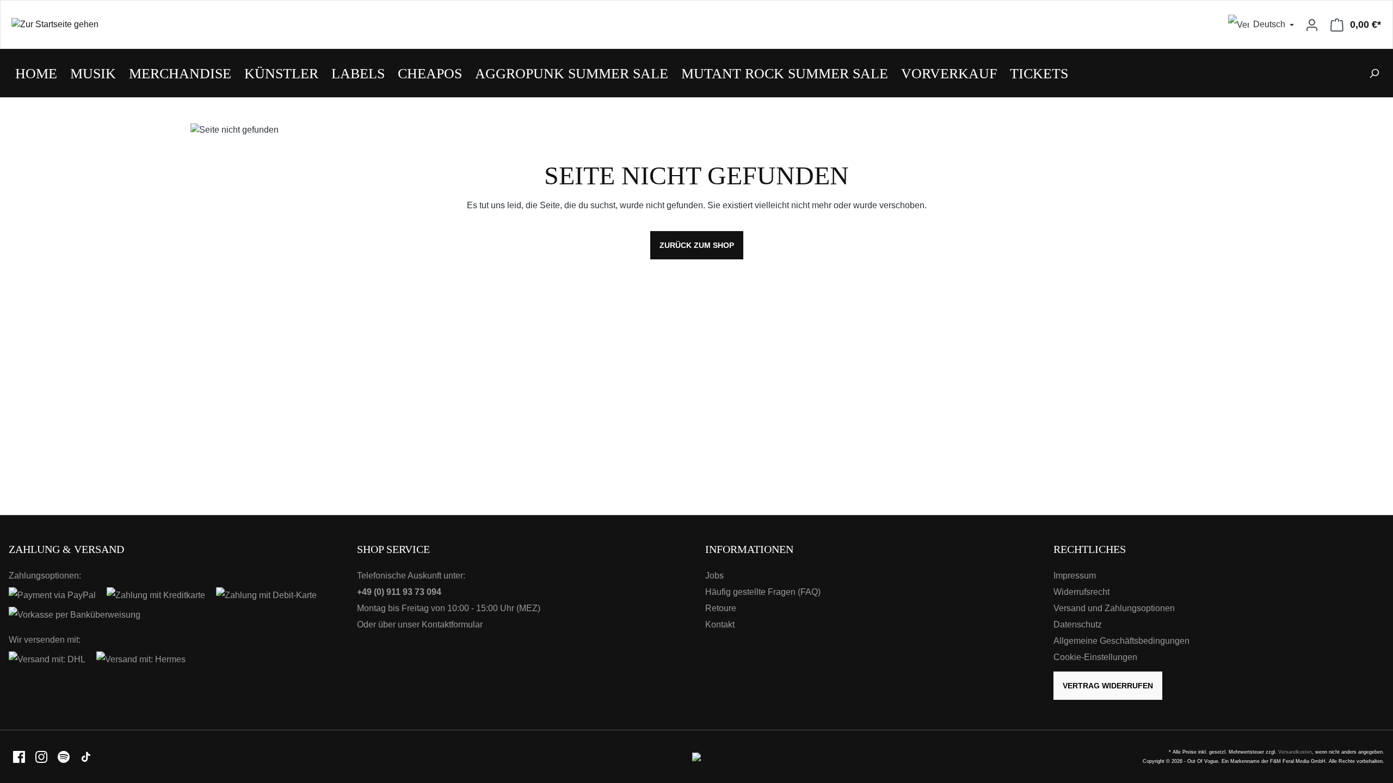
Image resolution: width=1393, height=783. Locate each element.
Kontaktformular (452, 624)
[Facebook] (20, 756)
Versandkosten (1295, 752)
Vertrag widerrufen (1108, 685)
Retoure (720, 608)
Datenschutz (1077, 624)
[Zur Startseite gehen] (348, 25)
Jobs (714, 575)
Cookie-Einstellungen (1095, 657)
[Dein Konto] (1312, 24)
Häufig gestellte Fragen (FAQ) (763, 591)
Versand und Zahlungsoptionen (1114, 608)
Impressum (1074, 575)
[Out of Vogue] (696, 756)
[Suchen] (1374, 73)
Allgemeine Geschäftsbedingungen (1121, 640)
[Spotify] (64, 756)
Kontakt (720, 624)
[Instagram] (42, 756)
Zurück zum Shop (696, 245)
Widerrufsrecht (1081, 591)
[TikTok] (86, 756)
